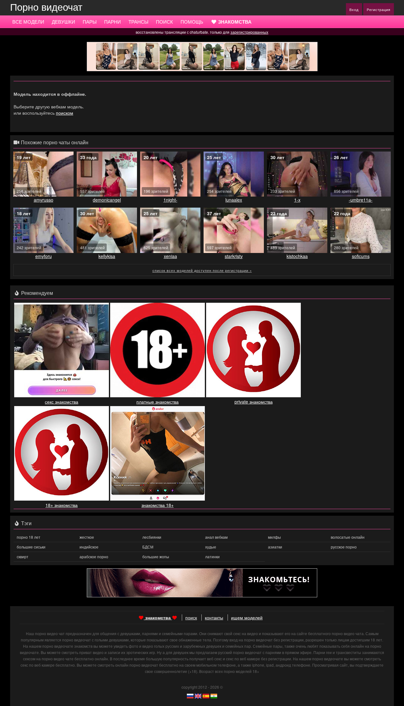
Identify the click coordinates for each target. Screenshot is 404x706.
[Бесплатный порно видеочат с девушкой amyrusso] (43, 174)
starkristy (234, 256)
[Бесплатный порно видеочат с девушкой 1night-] (170, 174)
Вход (354, 9)
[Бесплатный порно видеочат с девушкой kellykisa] (107, 230)
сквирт (22, 556)
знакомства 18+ (157, 505)
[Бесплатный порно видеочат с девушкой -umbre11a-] (360, 174)
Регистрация (378, 9)
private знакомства (254, 402)
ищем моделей (247, 617)
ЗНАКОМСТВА (234, 21)
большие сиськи (31, 546)
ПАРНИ (112, 21)
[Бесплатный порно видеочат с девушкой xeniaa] (170, 230)
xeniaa (170, 256)
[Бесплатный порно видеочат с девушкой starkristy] (234, 230)
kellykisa (106, 256)
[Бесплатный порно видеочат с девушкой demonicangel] (107, 174)
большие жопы (155, 556)
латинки (212, 556)
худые (210, 546)
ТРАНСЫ (138, 21)
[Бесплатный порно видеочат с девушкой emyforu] (43, 230)
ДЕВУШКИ (63, 21)
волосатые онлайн (348, 537)
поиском (64, 113)
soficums (361, 256)
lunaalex (233, 200)
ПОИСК (164, 21)
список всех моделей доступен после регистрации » (202, 270)
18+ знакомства (61, 505)
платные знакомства (157, 402)
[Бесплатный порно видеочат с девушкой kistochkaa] (297, 230)
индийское (89, 546)
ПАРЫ (90, 21)
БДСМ (147, 546)
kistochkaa (297, 256)
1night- (170, 200)
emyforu (43, 256)
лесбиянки (151, 537)
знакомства (158, 617)
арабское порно (94, 556)
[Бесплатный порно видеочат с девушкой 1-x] (297, 174)
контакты (214, 617)
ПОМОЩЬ (192, 21)
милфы (274, 537)
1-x (297, 200)
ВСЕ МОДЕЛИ (28, 21)
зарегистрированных (249, 32)
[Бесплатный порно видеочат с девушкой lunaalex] (234, 174)
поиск (191, 617)
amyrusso (43, 200)
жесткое (87, 537)
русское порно (344, 546)
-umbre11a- (360, 200)
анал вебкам (216, 537)
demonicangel (107, 200)
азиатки (275, 546)
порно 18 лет (28, 537)
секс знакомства (61, 402)
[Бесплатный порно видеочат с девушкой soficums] (360, 230)
